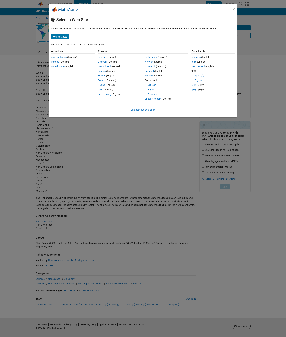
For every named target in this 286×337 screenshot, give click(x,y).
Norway (149, 61)
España (102, 71)
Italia (100, 89)
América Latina (59, 57)
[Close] (233, 9)
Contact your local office (143, 109)
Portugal (149, 71)
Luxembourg (104, 94)
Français (152, 94)
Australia (196, 57)
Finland (102, 75)
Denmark (102, 61)
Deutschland (104, 66)
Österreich (150, 66)
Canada (55, 61)
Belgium (102, 57)
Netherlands (151, 57)
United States (58, 66)
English (151, 89)
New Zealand (198, 66)
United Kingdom (153, 98)
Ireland (101, 85)
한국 (193, 89)
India (194, 61)
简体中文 (199, 75)
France (101, 80)
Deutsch (152, 85)
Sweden (149, 75)
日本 (193, 85)
